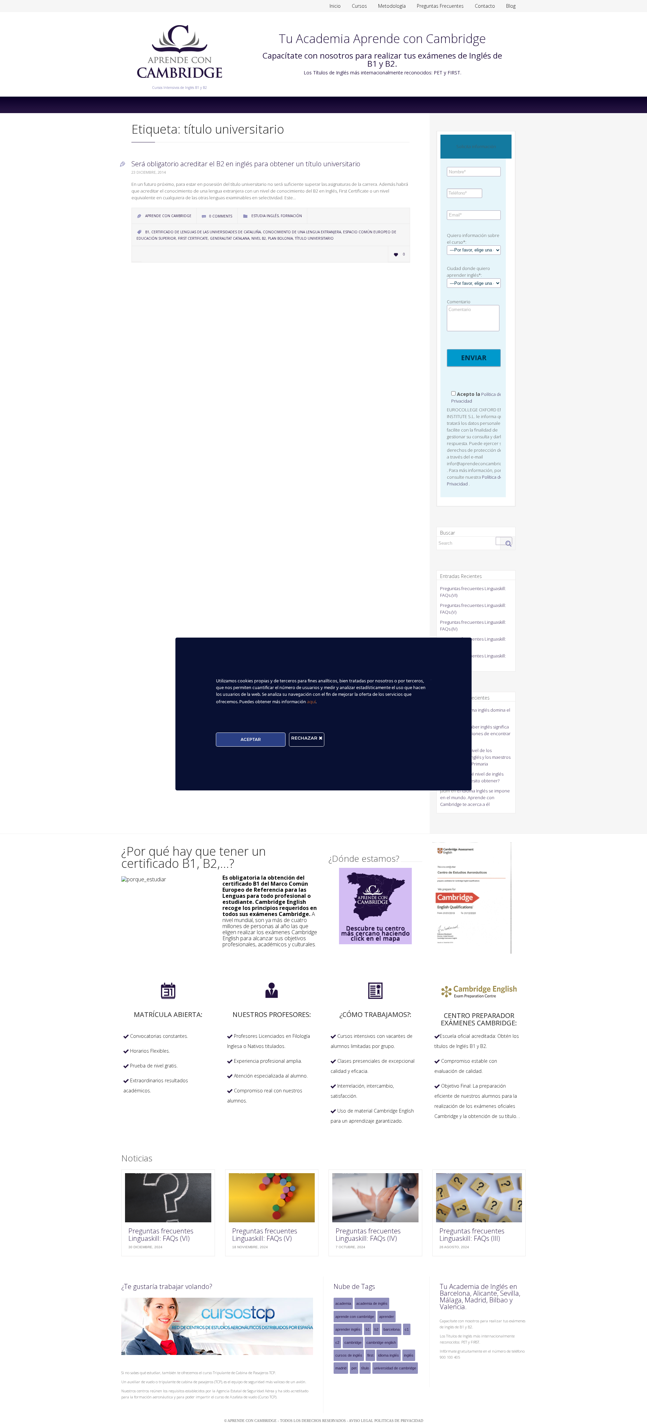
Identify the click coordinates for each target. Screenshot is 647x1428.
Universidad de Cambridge (395, 1368)
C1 (407, 1329)
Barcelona (391, 1329)
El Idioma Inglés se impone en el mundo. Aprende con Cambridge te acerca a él (475, 797)
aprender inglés (348, 1329)
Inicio (335, 6)
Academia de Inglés (372, 1303)
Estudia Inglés (265, 215)
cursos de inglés (348, 1355)
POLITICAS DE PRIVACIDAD (398, 1421)
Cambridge (353, 1342)
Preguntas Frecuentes (440, 6)
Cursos (359, 6)
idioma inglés (388, 1355)
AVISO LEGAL (361, 1421)
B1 (147, 232)
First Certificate (193, 238)
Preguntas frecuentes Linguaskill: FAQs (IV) (368, 1234)
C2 (337, 1342)
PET (354, 1368)
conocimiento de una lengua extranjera (302, 232)
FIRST (370, 1355)
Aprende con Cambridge (354, 1317)
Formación (291, 215)
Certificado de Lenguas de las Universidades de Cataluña (206, 232)
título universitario (314, 238)
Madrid (340, 1368)
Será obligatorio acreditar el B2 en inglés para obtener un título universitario (245, 163)
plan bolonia (280, 238)
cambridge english (381, 1342)
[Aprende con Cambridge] (179, 82)
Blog (511, 6)
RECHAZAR (305, 738)
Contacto (485, 6)
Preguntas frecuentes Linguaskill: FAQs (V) (264, 1234)
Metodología (392, 6)
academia (343, 1303)
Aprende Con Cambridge (168, 215)
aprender (386, 1317)
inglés (408, 1355)
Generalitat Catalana (229, 238)
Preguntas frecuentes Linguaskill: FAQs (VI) (160, 1234)
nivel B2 (258, 238)
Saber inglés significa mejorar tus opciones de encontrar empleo (475, 733)
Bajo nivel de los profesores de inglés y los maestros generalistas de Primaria (475, 757)
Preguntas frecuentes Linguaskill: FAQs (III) (471, 1234)
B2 (376, 1329)
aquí (311, 702)
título (365, 1368)
